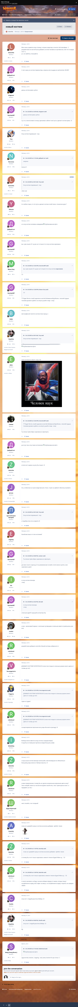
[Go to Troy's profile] (11, 133)
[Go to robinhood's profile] (11, 645)
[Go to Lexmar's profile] (11, 418)
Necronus (11, 162)
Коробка (11, 339)
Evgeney (11, 539)
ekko (11, 365)
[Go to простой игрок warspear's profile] (11, 510)
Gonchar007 (11, 115)
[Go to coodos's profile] (11, 625)
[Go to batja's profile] (11, 313)
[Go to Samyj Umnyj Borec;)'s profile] (11, 946)
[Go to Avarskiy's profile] (11, 825)
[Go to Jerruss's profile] (11, 487)
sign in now (38, 970)
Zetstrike (11, 470)
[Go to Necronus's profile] (11, 156)
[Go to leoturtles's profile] (6, 31)
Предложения (29, 31)
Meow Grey (11, 269)
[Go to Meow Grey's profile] (11, 263)
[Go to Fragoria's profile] (11, 688)
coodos (11, 631)
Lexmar (11, 424)
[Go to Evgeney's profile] (11, 533)
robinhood (11, 651)
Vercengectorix (11, 671)
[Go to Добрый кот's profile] (11, 69)
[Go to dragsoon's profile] (11, 89)
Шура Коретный (11, 808)
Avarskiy (11, 831)
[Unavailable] (24, 828)
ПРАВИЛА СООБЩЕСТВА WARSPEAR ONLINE (17, 20)
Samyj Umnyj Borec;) (11, 952)
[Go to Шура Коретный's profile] (11, 802)
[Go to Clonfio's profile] (11, 898)
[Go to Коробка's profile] (11, 333)
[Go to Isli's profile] (11, 579)
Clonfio (11, 904)
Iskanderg (11, 746)
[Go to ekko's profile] (11, 359)
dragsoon (11, 95)
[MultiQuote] (21, 61)
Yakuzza (11, 209)
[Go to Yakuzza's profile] (11, 203)
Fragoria (11, 694)
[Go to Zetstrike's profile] (11, 464)
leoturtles (10, 31)
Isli (11, 585)
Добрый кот (11, 75)
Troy (11, 139)
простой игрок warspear (11, 516)
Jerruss (11, 493)
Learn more (3, 2)
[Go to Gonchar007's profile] (11, 109)
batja (11, 319)
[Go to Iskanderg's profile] (11, 740)
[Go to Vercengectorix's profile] (11, 665)
